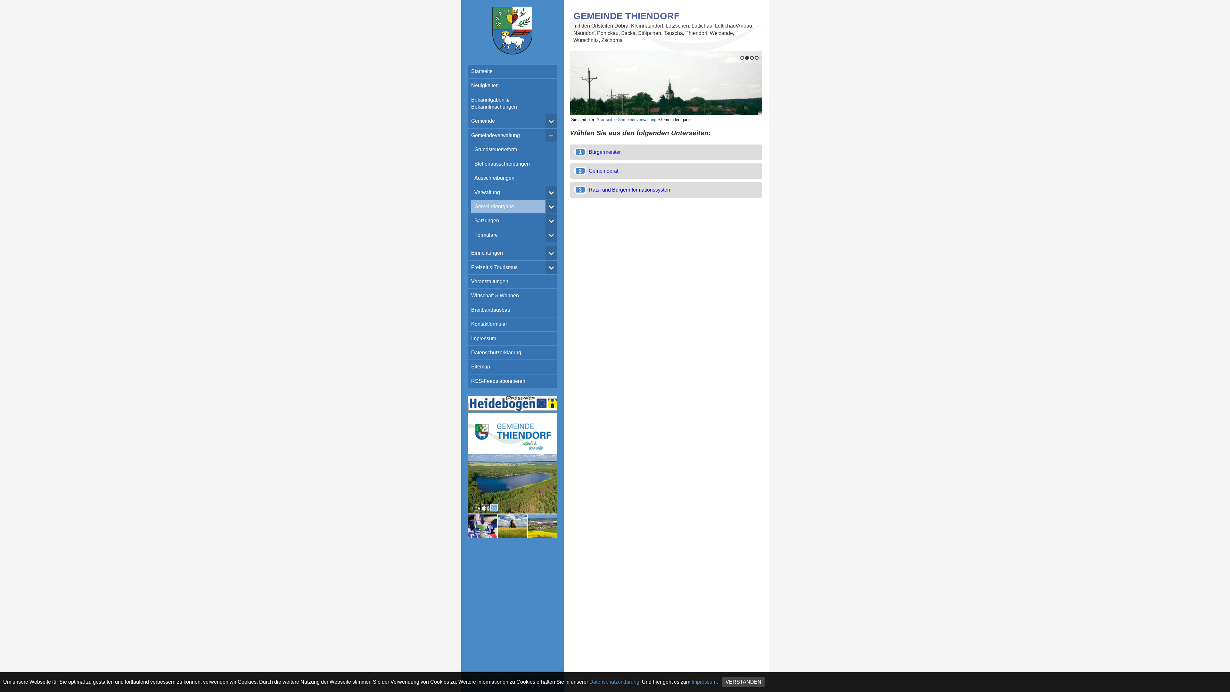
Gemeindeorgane (494, 206)
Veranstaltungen (489, 281)
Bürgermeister (605, 152)
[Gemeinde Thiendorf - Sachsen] (512, 52)
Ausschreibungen (494, 178)
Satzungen (486, 220)
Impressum (483, 338)
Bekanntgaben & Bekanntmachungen (494, 103)
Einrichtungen (487, 253)
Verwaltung (487, 192)
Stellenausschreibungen (502, 164)
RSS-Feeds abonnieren (498, 381)
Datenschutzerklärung (496, 352)
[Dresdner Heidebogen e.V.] (512, 409)
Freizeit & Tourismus (494, 267)
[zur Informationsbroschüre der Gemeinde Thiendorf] (512, 536)
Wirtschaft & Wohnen (495, 295)
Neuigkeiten (485, 85)
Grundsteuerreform (495, 149)
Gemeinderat (603, 171)
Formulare (486, 235)
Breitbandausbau (490, 310)
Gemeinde (483, 121)
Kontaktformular (489, 324)
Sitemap (480, 366)
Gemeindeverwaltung (495, 135)
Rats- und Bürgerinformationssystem (630, 190)
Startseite (482, 71)
